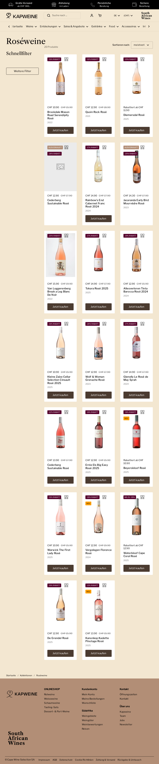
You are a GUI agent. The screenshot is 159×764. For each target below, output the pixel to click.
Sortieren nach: (120, 45)
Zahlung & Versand (105, 759)
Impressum (44, 759)
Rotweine (49, 694)
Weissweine (51, 698)
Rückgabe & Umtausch (129, 759)
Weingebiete (89, 716)
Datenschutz (66, 759)
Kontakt (124, 698)
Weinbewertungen (92, 724)
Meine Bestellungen (93, 698)
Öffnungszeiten (128, 694)
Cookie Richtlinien (84, 759)
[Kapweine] (21, 15)
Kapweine (125, 711)
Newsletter (126, 724)
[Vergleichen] (66, 59)
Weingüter (88, 720)
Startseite (11, 675)
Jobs (122, 720)
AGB (54, 759)
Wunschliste (89, 703)
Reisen (85, 728)
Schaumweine (52, 703)
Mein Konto (88, 694)
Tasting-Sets (51, 707)
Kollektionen (26, 675)
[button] (99, 15)
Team (123, 716)
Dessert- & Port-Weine (57, 711)
